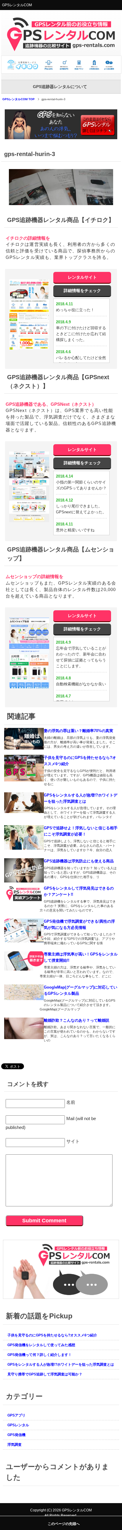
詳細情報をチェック (82, 290)
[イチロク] (29, 314)
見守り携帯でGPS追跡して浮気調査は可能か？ (44, 1374)
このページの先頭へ (64, 1524)
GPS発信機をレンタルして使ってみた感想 (41, 1345)
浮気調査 (14, 1445)
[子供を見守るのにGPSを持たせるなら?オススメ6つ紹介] (24, 768)
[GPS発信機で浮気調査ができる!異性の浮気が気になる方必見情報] (24, 930)
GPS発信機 (16, 1435)
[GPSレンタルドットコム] (61, 71)
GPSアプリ (16, 1415)
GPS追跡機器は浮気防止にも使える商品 (79, 861)
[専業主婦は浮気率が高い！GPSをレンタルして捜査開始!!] (24, 961)
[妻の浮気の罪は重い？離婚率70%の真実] (24, 738)
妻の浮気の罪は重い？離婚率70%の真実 (78, 731)
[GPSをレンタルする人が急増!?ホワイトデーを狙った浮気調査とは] (24, 802)
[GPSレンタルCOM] (61, 49)
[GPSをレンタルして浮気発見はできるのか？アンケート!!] (24, 894)
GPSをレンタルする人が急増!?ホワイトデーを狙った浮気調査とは (60, 1364)
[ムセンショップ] (29, 653)
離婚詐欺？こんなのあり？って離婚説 (76, 1020)
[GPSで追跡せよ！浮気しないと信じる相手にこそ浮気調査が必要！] (24, 837)
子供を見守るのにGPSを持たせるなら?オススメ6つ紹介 (52, 1335)
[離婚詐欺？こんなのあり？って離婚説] (24, 1028)
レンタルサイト (82, 277)
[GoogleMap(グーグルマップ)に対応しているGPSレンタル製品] (24, 992)
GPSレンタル (18, 1425)
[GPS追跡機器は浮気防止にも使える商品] (24, 870)
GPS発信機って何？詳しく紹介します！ (39, 1355)
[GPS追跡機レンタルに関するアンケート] (61, 1296)
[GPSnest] (29, 487)
